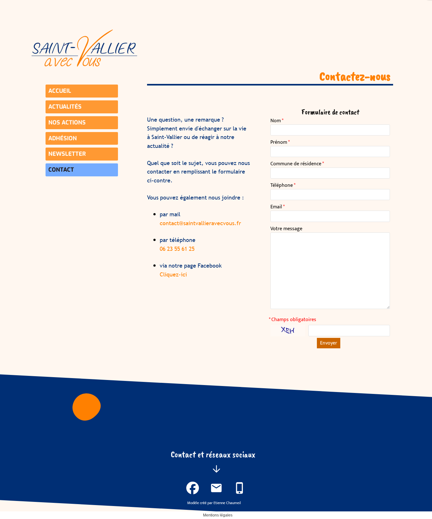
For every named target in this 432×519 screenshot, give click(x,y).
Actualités (65, 107)
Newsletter (67, 154)
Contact (61, 170)
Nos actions (67, 122)
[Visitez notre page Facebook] (193, 488)
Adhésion (62, 138)
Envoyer (328, 343)
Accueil (59, 91)
